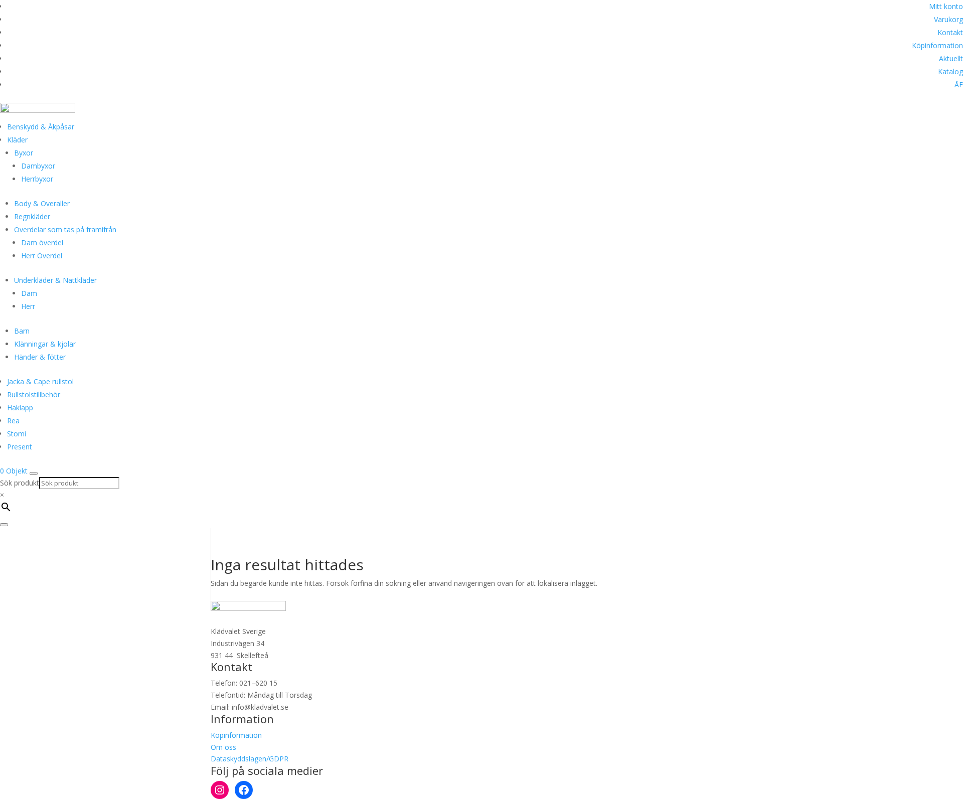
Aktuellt (951, 58)
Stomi (16, 433)
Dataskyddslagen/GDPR (249, 758)
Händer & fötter (40, 357)
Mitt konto (946, 6)
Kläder (17, 139)
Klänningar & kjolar (45, 344)
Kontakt (950, 32)
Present (19, 446)
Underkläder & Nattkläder (55, 280)
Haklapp (20, 407)
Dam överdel (42, 242)
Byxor (23, 152)
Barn (22, 331)
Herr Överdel (41, 255)
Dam (29, 293)
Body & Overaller (42, 203)
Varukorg (948, 19)
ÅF (958, 84)
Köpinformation (937, 45)
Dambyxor (38, 166)
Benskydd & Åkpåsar (40, 126)
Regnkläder (32, 216)
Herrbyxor (37, 179)
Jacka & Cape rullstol (40, 381)
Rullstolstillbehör (33, 394)
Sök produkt (19, 483)
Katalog (950, 71)
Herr (28, 306)
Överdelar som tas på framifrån (65, 229)
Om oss (223, 747)
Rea (13, 420)
